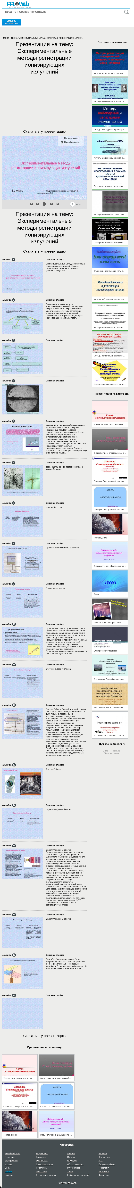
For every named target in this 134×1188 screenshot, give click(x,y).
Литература (104, 1157)
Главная (5, 38)
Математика (42, 1161)
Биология (103, 1153)
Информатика (11, 1161)
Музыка (8, 1164)
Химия (70, 1171)
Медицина (72, 1161)
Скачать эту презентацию (44, 131)
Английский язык (12, 1153)
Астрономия (42, 1153)
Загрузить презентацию (11, 22)
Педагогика (41, 1168)
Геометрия (41, 1157)
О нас (105, 751)
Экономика (104, 1171)
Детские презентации (46, 1175)
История (71, 1157)
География (10, 1157)
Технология (104, 1168)
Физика (14, 38)
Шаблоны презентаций (78, 1175)
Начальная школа (44, 1164)
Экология (9, 1175)
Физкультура (104, 1175)
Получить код (71, 138)
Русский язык (73, 1168)
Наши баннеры (71, 142)
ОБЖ (7, 1168)
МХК (101, 1161)
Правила (116, 751)
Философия (41, 1171)
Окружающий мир (107, 1164)
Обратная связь (111, 753)
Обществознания (75, 1164)
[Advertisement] (44, 99)
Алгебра (71, 1153)
